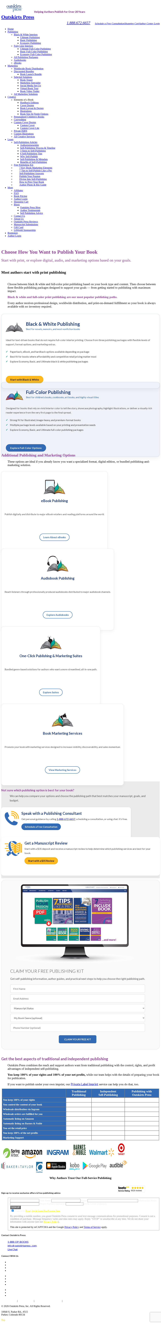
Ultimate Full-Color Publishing (35, 48)
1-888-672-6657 (66, 818)
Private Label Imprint (84, 1084)
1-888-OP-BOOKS (18, 1241)
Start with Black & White (24, 379)
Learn (10, 139)
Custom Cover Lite (29, 128)
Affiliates (18, 190)
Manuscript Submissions (26, 224)
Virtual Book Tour (29, 88)
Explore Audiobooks (58, 614)
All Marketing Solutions (26, 94)
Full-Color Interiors (23, 46)
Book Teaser (26, 80)
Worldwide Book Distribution (28, 68)
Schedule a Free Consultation (109, 23)
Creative (12, 97)
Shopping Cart (131, 23)
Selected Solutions (23, 77)
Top (3, 1320)
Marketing (13, 65)
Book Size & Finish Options (34, 114)
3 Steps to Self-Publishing (33, 150)
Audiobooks (20, 60)
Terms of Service (92, 1227)
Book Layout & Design (32, 108)
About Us (19, 218)
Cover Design (27, 105)
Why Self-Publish (29, 156)
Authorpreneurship (29, 145)
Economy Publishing (30, 43)
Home (11, 29)
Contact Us (19, 216)
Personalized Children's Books (29, 116)
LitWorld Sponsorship (25, 230)
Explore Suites (51, 692)
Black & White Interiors (26, 34)
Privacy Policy (51, 1221)
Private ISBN (20, 131)
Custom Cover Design (25, 122)
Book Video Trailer (29, 91)
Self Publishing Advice (31, 213)
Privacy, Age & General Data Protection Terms (43, 1211)
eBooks (17, 63)
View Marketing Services (62, 770)
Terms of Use (25, 1300)
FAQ (16, 193)
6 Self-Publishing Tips (31, 153)
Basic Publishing (28, 40)
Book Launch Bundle (31, 74)
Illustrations (26, 111)
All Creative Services (24, 136)
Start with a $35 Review (41, 860)
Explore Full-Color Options (26, 447)
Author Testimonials (30, 210)
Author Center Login (149, 23)
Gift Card (18, 227)
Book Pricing (20, 196)
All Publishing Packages (26, 57)
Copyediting (20, 119)
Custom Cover (27, 125)
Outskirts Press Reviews (26, 221)
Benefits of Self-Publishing (33, 162)
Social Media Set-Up (30, 85)
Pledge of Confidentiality (48, 1300)
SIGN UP (15, 1207)
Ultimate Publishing (30, 37)
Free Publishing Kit (23, 165)
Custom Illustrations (24, 133)
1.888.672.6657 (78, 23)
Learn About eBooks (54, 537)
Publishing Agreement (75, 1300)
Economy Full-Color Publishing (36, 54)
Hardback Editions (29, 102)
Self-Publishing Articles (25, 142)
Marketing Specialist (30, 82)
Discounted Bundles (24, 71)
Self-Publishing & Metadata (34, 159)
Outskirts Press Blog (30, 207)
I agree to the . (38, 1211)
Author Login (21, 199)
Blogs (17, 204)
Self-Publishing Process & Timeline (37, 148)
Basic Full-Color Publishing (34, 51)
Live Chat (13, 1249)
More (10, 187)
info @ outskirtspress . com (22, 1245)
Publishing (13, 31)
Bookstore (13, 233)
